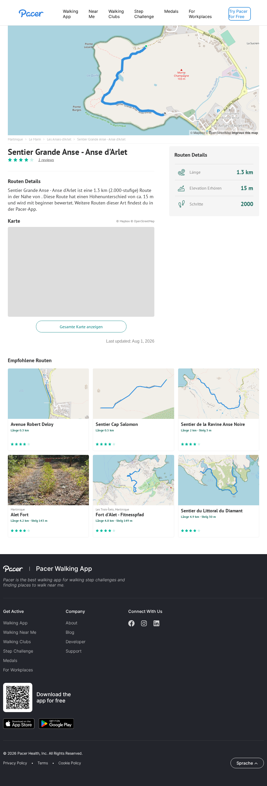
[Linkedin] (156, 623)
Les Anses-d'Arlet (59, 139)
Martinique (15, 139)
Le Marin (35, 139)
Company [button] (75, 611)
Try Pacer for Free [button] (238, 14)
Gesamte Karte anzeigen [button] (81, 326)
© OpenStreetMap (219, 132)
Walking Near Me (19, 632)
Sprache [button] (244, 763)
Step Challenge (144, 14)
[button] (91, 747)
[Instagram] (144, 623)
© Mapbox (198, 132)
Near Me (93, 14)
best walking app (45, 579)
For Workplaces (200, 14)
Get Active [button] (13, 611)
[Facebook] (131, 623)
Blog (70, 632)
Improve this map (245, 132)
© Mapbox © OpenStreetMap (135, 221)
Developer (76, 641)
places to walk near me (40, 585)
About (71, 622)
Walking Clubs (116, 14)
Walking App (70, 14)
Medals (171, 11)
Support (74, 651)
